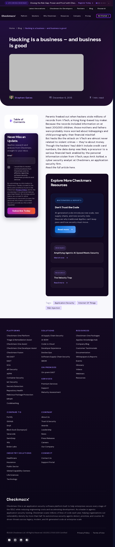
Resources (65, 16)
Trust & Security (48, 421)
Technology (12, 479)
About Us (45, 417)
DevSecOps (46, 352)
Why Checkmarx (49, 16)
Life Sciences (13, 475)
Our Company (47, 446)
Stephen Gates (23, 97)
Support (45, 388)
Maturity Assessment (51, 392)
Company (77, 16)
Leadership (46, 430)
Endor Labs (12, 446)
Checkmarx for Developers (61, 8)
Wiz (8, 442)
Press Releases (48, 438)
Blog (91, 8)
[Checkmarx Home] (9, 16)
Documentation (83, 352)
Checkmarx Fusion (15, 352)
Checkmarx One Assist (17, 344)
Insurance (11, 462)
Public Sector (13, 466)
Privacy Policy (21, 190)
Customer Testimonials (86, 348)
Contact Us (46, 458)
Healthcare (12, 458)
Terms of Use (98, 533)
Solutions (35, 16)
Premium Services (49, 384)
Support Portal (48, 462)
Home (12, 28)
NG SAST (11, 357)
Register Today (84, 3)
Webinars (80, 373)
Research (102, 8)
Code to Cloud (47, 344)
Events (79, 361)
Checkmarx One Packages (88, 335)
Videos (79, 369)
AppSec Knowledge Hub (87, 340)
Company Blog (82, 344)
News (43, 434)
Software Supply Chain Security (55, 357)
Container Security (15, 378)
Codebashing (13, 403)
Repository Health (15, 390)
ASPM (9, 373)
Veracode (11, 434)
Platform (24, 16)
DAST (9, 361)
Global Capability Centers (18, 471)
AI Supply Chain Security (52, 335)
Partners (81, 8)
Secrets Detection (15, 386)
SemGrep (11, 438)
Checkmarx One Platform (18, 335)
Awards (44, 425)
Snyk (9, 425)
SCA (9, 365)
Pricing (88, 16)
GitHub (10, 421)
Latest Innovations (37, 8)
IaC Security (12, 382)
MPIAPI (10, 399)
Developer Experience (51, 348)
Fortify (10, 417)
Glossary (80, 365)
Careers (45, 442)
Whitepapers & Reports (86, 357)
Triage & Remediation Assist (19, 340)
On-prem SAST (48, 372)
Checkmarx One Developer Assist (22, 348)
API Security (12, 369)
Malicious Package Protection (20, 395)
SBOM (44, 361)
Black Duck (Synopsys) (17, 430)
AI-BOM (44, 340)
